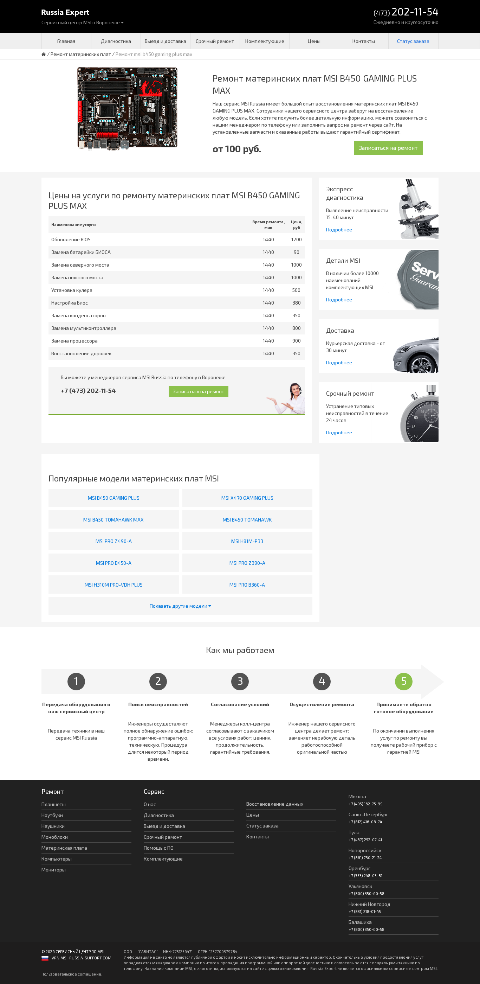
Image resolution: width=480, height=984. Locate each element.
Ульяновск (360, 886)
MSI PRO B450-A (113, 563)
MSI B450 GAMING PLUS (114, 498)
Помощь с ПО (159, 848)
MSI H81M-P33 (247, 541)
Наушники (53, 826)
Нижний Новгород (369, 904)
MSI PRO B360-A (247, 585)
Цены (314, 41)
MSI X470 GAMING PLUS (247, 498)
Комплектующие (264, 41)
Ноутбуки (52, 815)
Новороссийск (365, 850)
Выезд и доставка (165, 41)
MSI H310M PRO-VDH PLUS (114, 585)
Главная (66, 41)
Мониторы (53, 870)
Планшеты (53, 804)
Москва (357, 796)
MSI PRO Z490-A (114, 541)
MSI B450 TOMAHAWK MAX (113, 520)
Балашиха (360, 922)
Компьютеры (56, 859)
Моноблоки (54, 837)
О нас (150, 804)
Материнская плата (64, 848)
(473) (406, 12)
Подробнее (339, 229)
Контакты (363, 41)
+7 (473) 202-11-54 (88, 390)
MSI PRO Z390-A (247, 563)
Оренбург (359, 868)
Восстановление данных (274, 804)
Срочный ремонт (215, 41)
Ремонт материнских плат (81, 54)
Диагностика (116, 41)
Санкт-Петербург (368, 814)
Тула (354, 832)
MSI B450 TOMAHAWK (247, 520)
